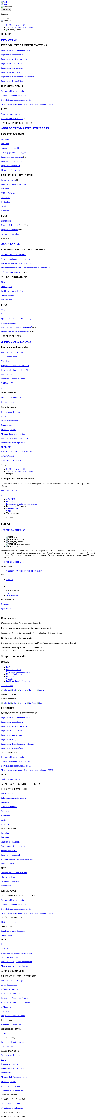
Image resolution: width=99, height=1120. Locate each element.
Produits (9, 501)
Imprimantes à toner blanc (11, 63)
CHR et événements (9, 193)
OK (2, 495)
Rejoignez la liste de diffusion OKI (15, 438)
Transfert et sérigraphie (10, 148)
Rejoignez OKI (7, 374)
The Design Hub (8, 877)
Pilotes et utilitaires (8, 282)
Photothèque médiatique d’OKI (14, 443)
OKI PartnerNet (7, 383)
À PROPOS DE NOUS (16, 341)
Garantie (4, 314)
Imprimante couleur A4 (10, 166)
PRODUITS (9, 39)
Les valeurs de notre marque (12, 397)
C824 (8, 511)
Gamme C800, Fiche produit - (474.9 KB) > (24, 571)
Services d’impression (10, 234)
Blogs (3, 416)
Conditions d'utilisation (10, 1086)
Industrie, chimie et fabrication (13, 184)
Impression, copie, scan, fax (12, 161)
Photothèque (6, 1073)
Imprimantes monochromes (12, 55)
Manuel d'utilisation (9, 295)
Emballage (5, 139)
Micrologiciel (6, 286)
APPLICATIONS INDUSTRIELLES (25, 128)
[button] (49, 566)
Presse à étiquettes (8, 180)
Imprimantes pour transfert (11, 68)
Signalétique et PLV (9, 850)
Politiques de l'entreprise (11, 1024)
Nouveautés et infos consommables (15, 95)
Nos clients (5, 361)
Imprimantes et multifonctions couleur (16, 50)
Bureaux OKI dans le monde (12, 994)
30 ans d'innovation (9, 357)
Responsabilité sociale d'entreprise (15, 365)
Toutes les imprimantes (10, 114)
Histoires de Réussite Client (12, 118)
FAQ (3, 310)
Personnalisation (7, 864)
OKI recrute (6, 1007)
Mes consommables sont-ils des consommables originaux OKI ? (27, 104)
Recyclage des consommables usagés (16, 100)
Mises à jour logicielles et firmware (15, 332)
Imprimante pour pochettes (12, 157)
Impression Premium (9, 229)
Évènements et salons (9, 1064)
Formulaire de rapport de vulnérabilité (16, 327)
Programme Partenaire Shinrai (13, 379)
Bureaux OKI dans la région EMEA (16, 370)
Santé (3, 206)
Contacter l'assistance (9, 323)
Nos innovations (7, 402)
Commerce (5, 197)
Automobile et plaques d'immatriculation (17, 859)
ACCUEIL (10, 499)
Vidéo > (9, 579)
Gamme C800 (12, 508)
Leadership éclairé (8, 429)
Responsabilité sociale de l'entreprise (16, 998)
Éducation (5, 189)
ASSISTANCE (10, 244)
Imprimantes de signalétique (12, 81)
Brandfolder (6, 221)
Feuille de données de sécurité (13, 291)
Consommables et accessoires (13, 91)
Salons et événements (9, 421)
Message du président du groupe (14, 434)
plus (2, 387)
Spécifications (12, 595)
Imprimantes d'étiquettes (11, 72)
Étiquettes (5, 144)
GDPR (4, 1033)
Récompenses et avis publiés (12, 1068)
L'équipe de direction (9, 989)
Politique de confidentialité (12, 1090)
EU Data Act (6, 300)
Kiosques (5, 211)
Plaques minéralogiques (10, 170)
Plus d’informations (9, 490)
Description (11, 593)
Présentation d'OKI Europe (12, 352)
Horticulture (6, 202)
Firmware (10, 676)
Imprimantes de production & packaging (17, 77)
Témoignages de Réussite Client (14, 872)
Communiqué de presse (10, 412)
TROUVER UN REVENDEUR (19, 27)
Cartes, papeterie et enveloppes (13, 152)
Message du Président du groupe (14, 1077)
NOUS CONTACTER (15, 25)
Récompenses (6, 425)
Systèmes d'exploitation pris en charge (16, 318)
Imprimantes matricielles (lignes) (14, 59)
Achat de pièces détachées (11, 272)
